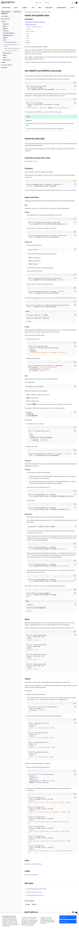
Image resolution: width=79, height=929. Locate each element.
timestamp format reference (34, 533)
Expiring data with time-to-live (35, 895)
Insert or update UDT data (34, 864)
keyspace (50, 62)
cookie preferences (32, 919)
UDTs (27, 38)
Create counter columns (69, 190)
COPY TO (37, 123)
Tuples (27, 36)
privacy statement (29, 924)
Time (26, 376)
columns (69, 62)
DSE (41, 7)
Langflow (25, 7)
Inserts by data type (30, 24)
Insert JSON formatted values (54, 112)
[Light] (72, 3)
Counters (28, 29)
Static (27, 33)
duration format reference (52, 332)
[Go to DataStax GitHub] (73, 912)
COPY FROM (46, 123)
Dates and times (30, 31)
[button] (77, 914)
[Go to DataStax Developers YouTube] (76, 912)
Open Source (49, 7)
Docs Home (6, 7)
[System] (76, 3)
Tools (73, 7)
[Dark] (74, 3)
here (45, 923)
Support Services (62, 7)
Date (26, 205)
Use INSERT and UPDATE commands (35, 22)
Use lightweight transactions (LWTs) (37, 889)
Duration (27, 327)
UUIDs (27, 40)
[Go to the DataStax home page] (31, 912)
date (32, 245)
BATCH (34, 128)
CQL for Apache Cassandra (32, 12)
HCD (34, 7)
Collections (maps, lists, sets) (33, 26)
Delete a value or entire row (34, 892)
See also (27, 42)
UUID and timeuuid (32, 874)
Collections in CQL (32, 161)
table (58, 62)
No (34, 904)
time (26, 382)
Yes (28, 904)
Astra (17, 7)
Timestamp (28, 460)
